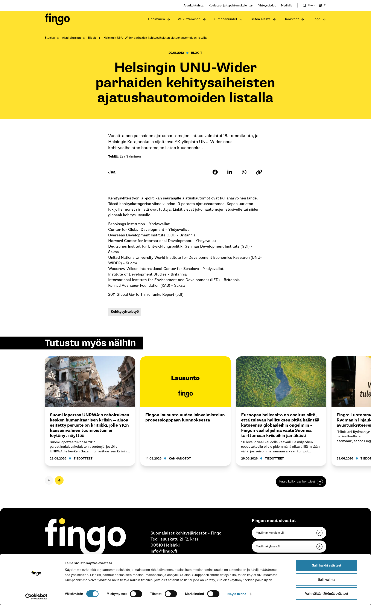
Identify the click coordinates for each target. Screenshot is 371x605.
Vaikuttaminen (189, 19)
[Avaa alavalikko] (169, 19)
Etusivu (50, 38)
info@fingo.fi (164, 551)
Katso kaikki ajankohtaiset (297, 481)
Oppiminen (156, 19)
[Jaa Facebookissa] (215, 172)
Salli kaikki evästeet (326, 565)
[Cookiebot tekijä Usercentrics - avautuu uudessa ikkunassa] (36, 596)
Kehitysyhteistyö (125, 311)
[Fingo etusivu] (57, 19)
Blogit (92, 38)
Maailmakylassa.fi (268, 546)
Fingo (316, 19)
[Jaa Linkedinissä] (230, 172)
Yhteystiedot (267, 5)
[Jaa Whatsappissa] (244, 172)
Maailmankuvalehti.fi (270, 533)
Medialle (286, 5)
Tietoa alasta (260, 19)
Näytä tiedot (236, 594)
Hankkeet (291, 19)
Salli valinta (326, 579)
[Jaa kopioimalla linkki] (259, 172)
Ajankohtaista (194, 5)
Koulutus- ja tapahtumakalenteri (231, 5)
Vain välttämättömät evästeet (326, 593)
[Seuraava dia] (59, 480)
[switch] (136, 593)
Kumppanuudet (225, 19)
